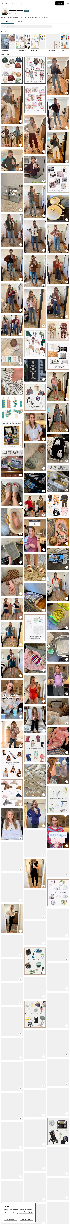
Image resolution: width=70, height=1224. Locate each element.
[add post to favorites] (20, 81)
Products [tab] (20, 21)
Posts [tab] (7, 21)
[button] (68, 3)
